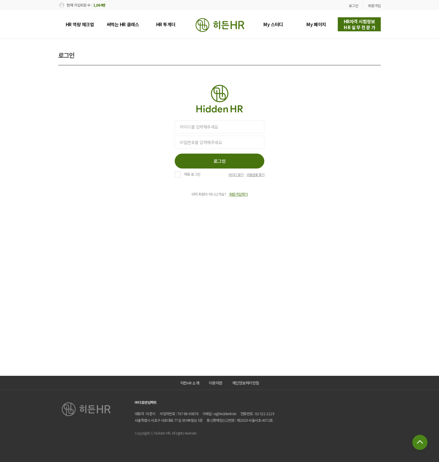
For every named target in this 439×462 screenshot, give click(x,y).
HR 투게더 (165, 24)
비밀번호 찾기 (256, 174)
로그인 (353, 5)
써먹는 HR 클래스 (123, 24)
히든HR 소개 (189, 383)
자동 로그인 (192, 174)
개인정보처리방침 (245, 383)
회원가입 (374, 5)
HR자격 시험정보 (360, 24)
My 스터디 (273, 24)
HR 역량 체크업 (80, 24)
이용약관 (215, 383)
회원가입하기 (238, 194)
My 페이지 (316, 24)
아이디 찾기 (235, 174)
